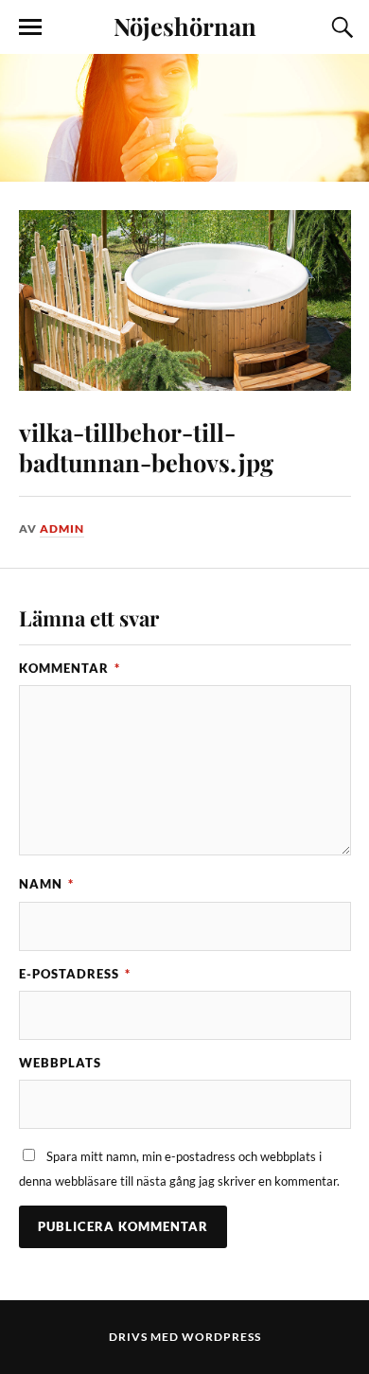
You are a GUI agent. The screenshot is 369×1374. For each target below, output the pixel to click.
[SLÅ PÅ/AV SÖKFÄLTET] (339, 27)
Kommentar (69, 668)
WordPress (221, 1337)
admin (62, 528)
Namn (46, 883)
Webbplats (60, 1062)
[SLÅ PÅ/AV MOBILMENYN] (30, 27)
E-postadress (75, 973)
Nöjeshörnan (185, 25)
